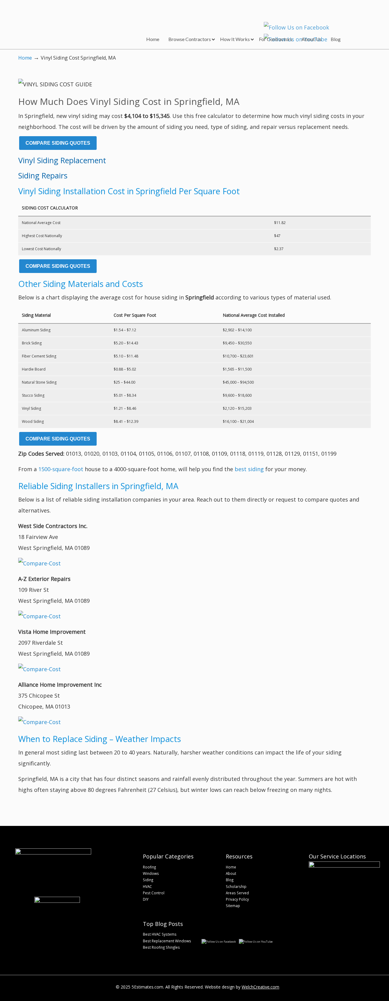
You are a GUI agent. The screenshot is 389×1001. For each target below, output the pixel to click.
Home (25, 57)
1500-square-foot (60, 469)
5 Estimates (57, 19)
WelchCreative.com (260, 987)
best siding (249, 469)
